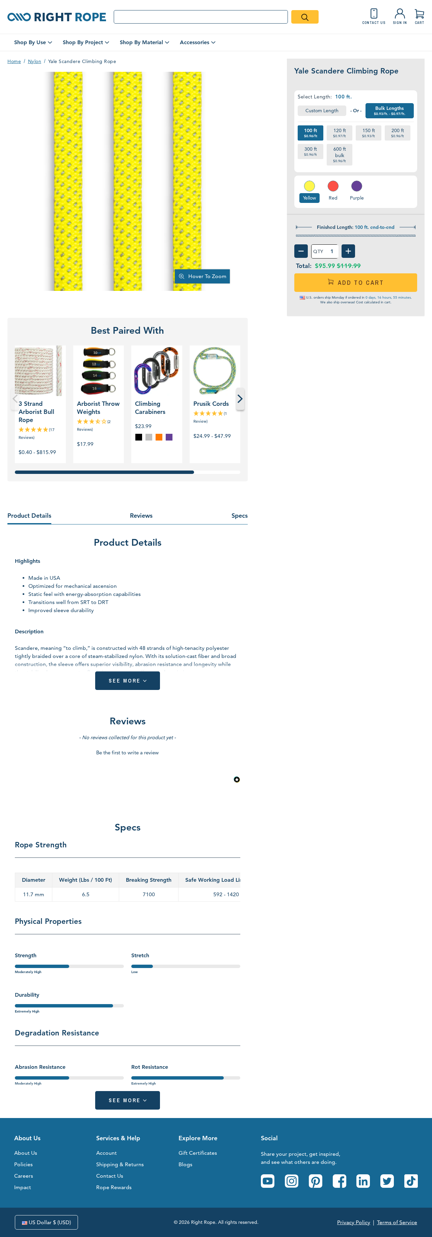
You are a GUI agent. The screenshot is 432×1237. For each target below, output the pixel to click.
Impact (22, 1187)
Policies (23, 1164)
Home (14, 61)
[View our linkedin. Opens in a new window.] (363, 1181)
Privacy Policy (353, 1222)
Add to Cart (361, 282)
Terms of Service (397, 1222)
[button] (127, 751)
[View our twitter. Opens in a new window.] (387, 1181)
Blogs (185, 1164)
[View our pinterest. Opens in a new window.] (315, 1181)
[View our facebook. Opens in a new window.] (339, 1181)
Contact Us (109, 1176)
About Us (25, 1153)
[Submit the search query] (305, 17)
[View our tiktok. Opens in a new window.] (411, 1181)
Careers (23, 1176)
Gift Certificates (198, 1153)
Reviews (141, 515)
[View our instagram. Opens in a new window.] (291, 1181)
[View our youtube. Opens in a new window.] (267, 1181)
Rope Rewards (114, 1187)
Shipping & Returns (120, 1164)
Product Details (29, 515)
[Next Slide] (240, 399)
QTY (318, 251)
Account (106, 1153)
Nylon (35, 61)
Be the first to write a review (127, 752)
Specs (240, 515)
